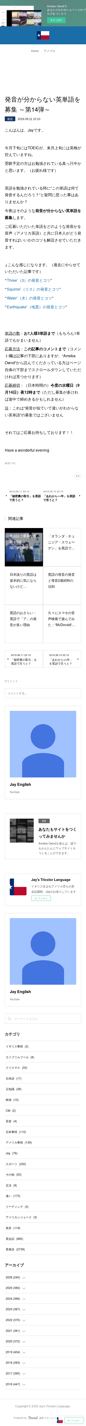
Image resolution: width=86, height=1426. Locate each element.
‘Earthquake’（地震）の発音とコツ (36, 307)
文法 (11, 1185)
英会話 (14, 1238)
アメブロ (49, 51)
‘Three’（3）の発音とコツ (28, 280)
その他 (14, 1174)
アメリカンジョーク (21, 1217)
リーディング (17, 1206)
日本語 (14, 1078)
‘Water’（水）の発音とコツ (29, 298)
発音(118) (10, 463)
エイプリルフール (20, 1057)
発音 (10, 119)
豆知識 (14, 1089)
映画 (12, 1100)
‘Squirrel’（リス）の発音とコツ (32, 289)
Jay (11, 1153)
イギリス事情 (17, 1046)
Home (35, 51)
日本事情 (16, 1132)
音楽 (11, 1121)
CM (11, 1110)
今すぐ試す (56, 20)
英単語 (15, 1249)
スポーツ (16, 1164)
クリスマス (16, 1067)
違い (13, 1196)
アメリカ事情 (19, 1142)
